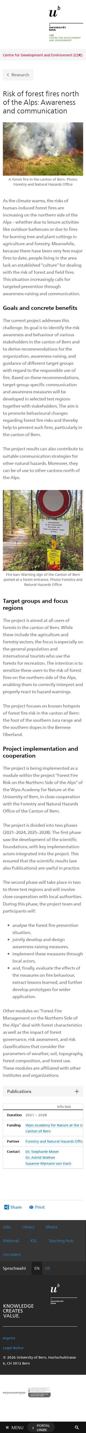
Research (20, 74)
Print (40, 1207)
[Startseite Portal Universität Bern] (66, 24)
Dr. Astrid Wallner (40, 1157)
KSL (34, 1240)
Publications (19, 1091)
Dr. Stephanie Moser (42, 1151)
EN (36, 1268)
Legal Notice (13, 1347)
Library (28, 1226)
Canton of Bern (38, 1131)
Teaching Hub (60, 1240)
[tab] (43, 1091)
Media (51, 1226)
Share (16, 1207)
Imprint (9, 1338)
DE (47, 1268)
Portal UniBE (43, 1427)
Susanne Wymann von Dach (48, 1163)
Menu (17, 1426)
